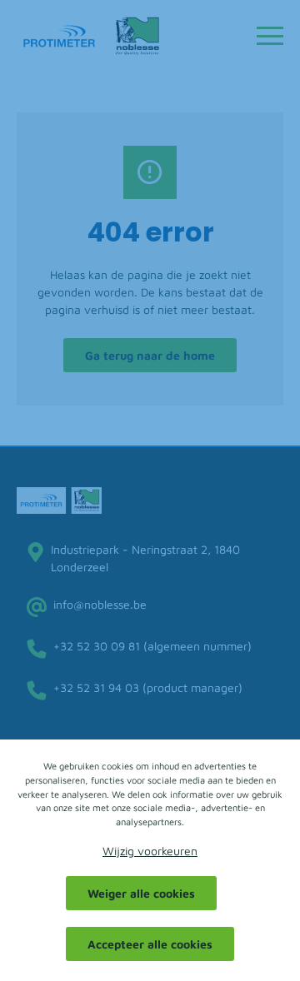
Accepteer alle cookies (150, 944)
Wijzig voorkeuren (150, 851)
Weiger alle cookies (141, 893)
